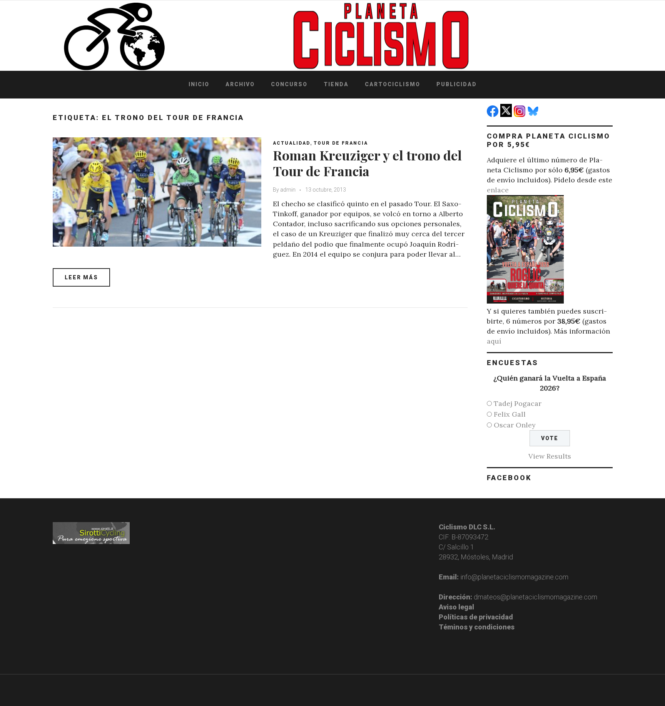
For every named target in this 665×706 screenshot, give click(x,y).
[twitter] (507, 114)
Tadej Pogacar (517, 403)
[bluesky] (534, 114)
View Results (549, 456)
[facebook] (493, 114)
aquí (494, 341)
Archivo (240, 84)
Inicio (199, 84)
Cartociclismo (392, 84)
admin (288, 190)
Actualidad (291, 143)
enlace (498, 189)
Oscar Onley (515, 425)
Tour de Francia (341, 143)
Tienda (336, 84)
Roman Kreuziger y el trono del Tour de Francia (367, 163)
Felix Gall (510, 414)
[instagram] (520, 114)
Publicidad (456, 84)
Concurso (289, 84)
